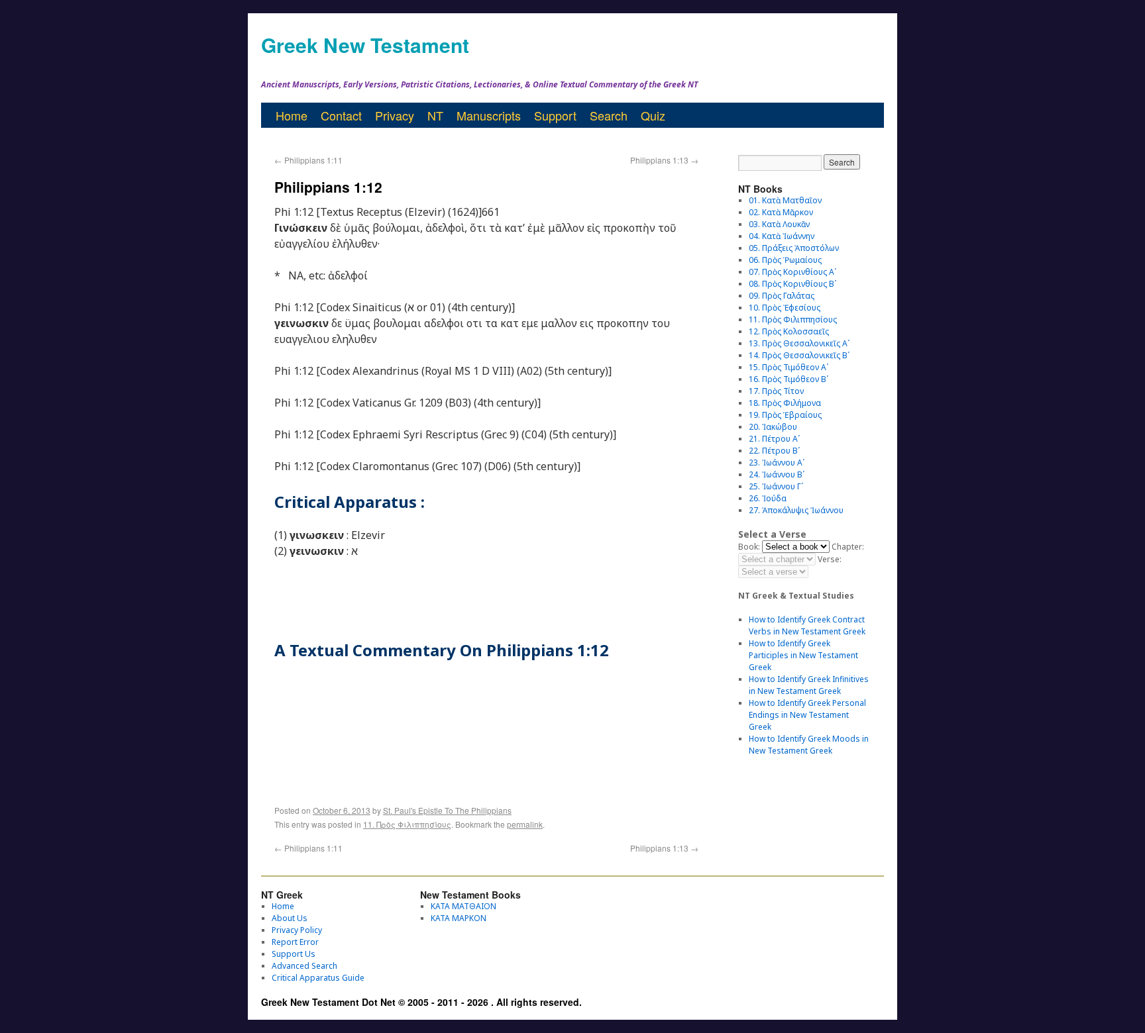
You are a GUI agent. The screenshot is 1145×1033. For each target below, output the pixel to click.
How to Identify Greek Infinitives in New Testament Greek (809, 685)
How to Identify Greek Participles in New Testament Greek (803, 655)
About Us (289, 918)
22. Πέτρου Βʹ (774, 450)
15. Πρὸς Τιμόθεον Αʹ (788, 367)
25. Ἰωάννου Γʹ (776, 486)
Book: (749, 546)
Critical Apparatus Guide (318, 977)
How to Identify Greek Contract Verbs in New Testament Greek (807, 625)
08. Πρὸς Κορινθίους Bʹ (792, 283)
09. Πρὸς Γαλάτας (781, 295)
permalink (525, 824)
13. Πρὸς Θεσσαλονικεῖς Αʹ (799, 343)
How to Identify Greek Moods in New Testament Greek (809, 744)
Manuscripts (489, 115)
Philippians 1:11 (308, 160)
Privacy (394, 115)
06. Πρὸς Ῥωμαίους (785, 260)
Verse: (830, 559)
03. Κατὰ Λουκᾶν (779, 224)
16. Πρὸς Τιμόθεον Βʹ (788, 379)
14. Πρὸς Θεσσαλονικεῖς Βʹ (799, 355)
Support (555, 115)
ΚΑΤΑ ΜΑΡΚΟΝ (458, 918)
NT (435, 115)
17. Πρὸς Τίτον (776, 391)
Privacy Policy (297, 930)
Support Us (293, 953)
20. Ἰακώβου (773, 426)
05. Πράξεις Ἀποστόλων (794, 248)
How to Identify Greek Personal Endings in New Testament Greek (807, 714)
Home (291, 115)
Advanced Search (304, 965)
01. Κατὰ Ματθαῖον (785, 200)
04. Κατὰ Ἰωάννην (781, 236)
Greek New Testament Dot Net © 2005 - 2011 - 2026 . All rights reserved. (421, 1001)
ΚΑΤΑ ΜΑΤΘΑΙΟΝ (463, 906)
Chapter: (848, 546)
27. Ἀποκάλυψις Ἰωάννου (796, 510)
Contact (341, 115)
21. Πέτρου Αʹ (774, 438)
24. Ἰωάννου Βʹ (776, 474)
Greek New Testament (365, 44)
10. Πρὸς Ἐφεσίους (784, 307)
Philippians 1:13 (664, 160)
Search (608, 115)
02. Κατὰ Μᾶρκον (781, 212)
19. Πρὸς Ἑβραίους (785, 414)
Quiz (653, 115)
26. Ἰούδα (768, 498)
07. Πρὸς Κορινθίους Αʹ (792, 271)
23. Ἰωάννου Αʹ (776, 462)
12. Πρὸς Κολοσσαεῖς (789, 331)
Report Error (295, 942)
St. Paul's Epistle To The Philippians (447, 810)
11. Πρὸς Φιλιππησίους (407, 824)
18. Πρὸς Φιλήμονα (785, 403)
